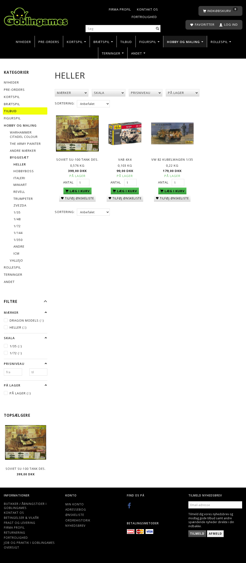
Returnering (14, 532)
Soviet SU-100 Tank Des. (26, 469)
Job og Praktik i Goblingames (29, 543)
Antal (68, 182)
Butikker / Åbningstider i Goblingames (25, 506)
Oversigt (11, 547)
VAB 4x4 (125, 159)
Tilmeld (197, 534)
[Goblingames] (36, 16)
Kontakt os (147, 9)
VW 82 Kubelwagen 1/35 (172, 159)
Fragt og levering (19, 523)
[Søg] (157, 28)
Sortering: (65, 103)
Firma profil (120, 9)
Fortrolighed (144, 17)
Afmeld (215, 534)
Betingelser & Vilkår (21, 518)
